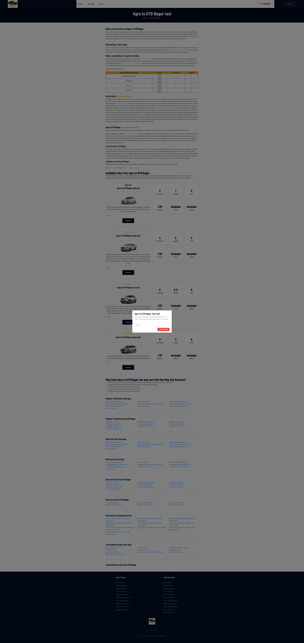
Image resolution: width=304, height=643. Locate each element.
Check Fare (163, 329)
